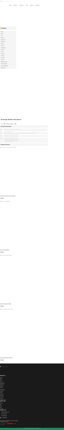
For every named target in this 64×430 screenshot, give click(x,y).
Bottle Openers (3, 39)
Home (10, 5)
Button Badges (3, 67)
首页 (1, 17)
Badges (2, 31)
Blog (27, 5)
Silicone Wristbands (4, 63)
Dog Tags (2, 43)
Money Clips (3, 53)
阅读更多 (2, 198)
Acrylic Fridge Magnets (4, 65)
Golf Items (2, 45)
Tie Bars (2, 51)
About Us (31, 5)
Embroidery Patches (4, 61)
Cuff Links (2, 49)
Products (15, 5)
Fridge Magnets (3, 47)
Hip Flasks (2, 55)
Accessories (3, 57)
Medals (4, 17)
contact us (37, 5)
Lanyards (2, 59)
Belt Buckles (3, 41)
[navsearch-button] (2, 7)
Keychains (2, 37)
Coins (2, 35)
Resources (21, 5)
